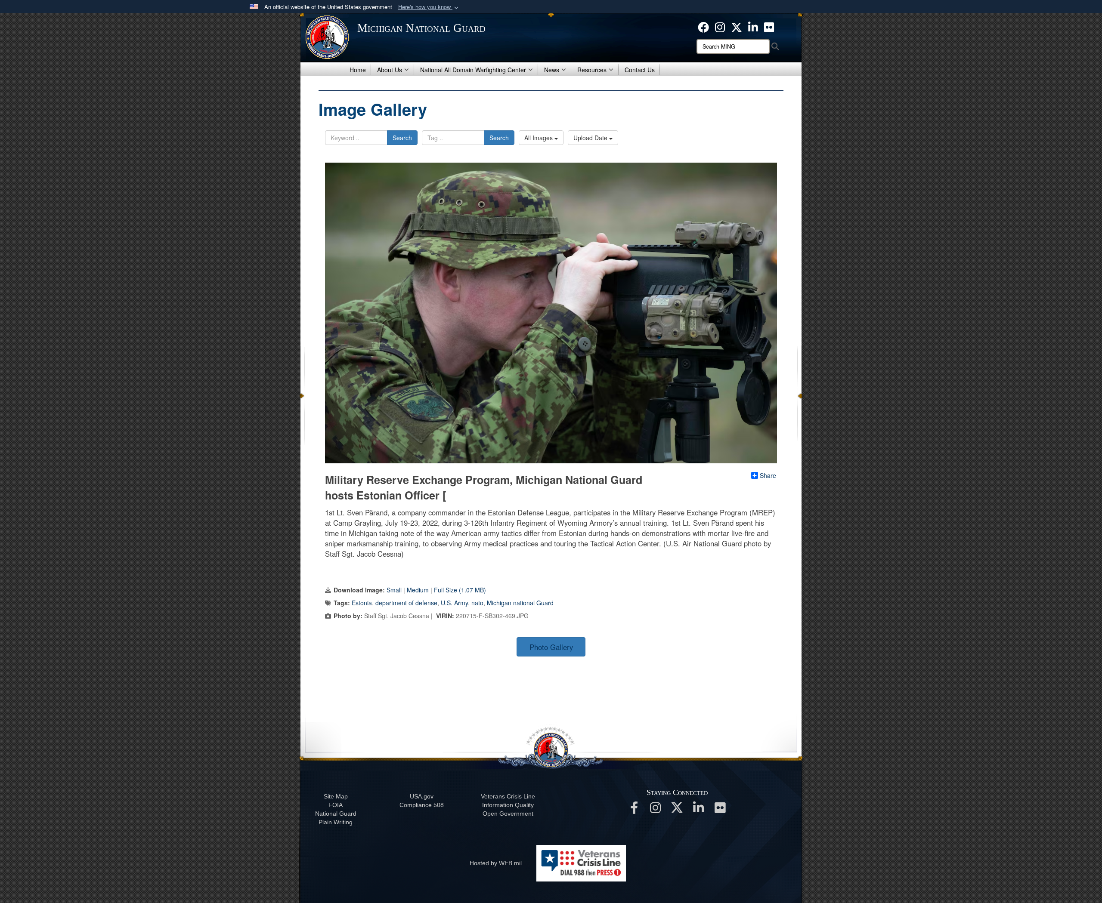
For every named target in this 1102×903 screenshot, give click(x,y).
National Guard (335, 813)
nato (477, 602)
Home (358, 69)
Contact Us (640, 69)
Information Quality (508, 804)
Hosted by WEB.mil (496, 863)
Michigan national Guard (520, 602)
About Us (389, 69)
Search (402, 137)
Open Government (508, 813)
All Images (539, 137)
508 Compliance (421, 804)
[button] (429, 7)
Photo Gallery (551, 647)
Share (768, 475)
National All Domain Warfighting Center (473, 69)
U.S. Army (454, 602)
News (551, 69)
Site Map (336, 796)
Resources (592, 69)
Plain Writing (336, 822)
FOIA (335, 804)
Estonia (362, 602)
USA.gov (421, 796)
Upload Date (591, 137)
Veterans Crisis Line (508, 796)
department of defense (406, 602)
